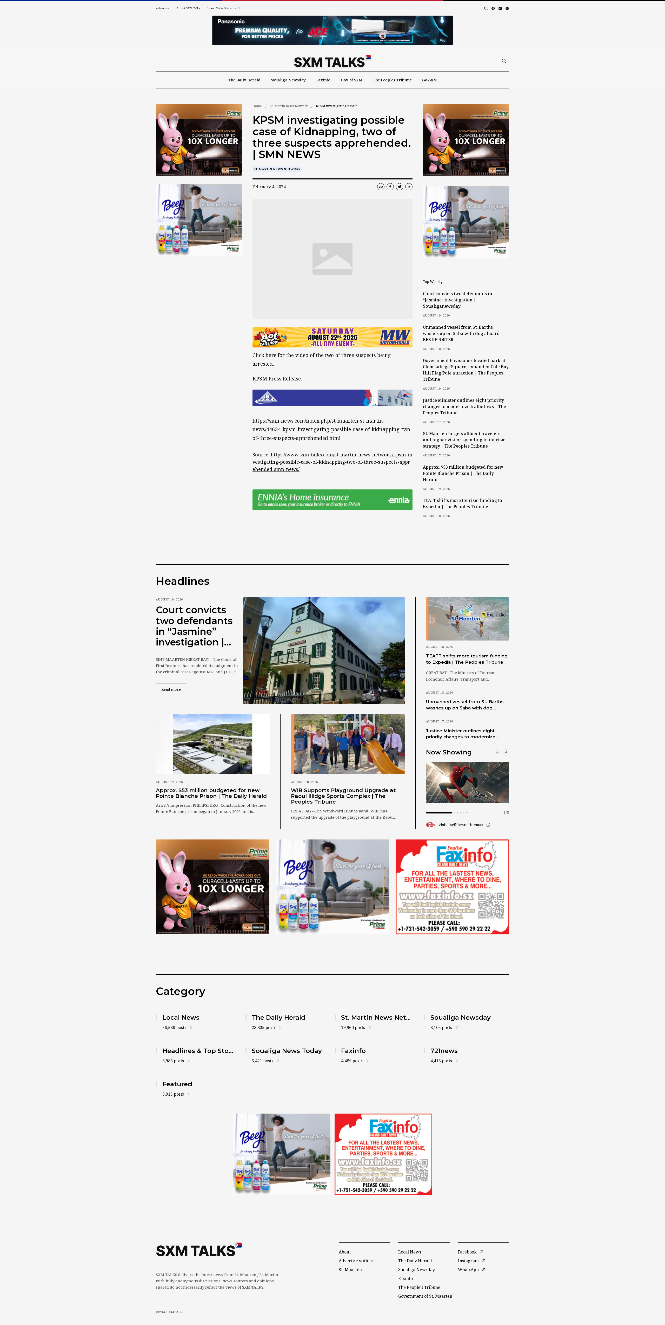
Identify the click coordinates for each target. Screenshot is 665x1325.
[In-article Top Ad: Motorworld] (332, 337)
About (345, 1252)
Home (257, 106)
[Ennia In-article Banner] (332, 499)
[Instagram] (500, 8)
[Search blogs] (486, 8)
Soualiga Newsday (288, 79)
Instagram (468, 1261)
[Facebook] (493, 8)
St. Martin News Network (289, 106)
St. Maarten (350, 1269)
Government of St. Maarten (425, 1296)
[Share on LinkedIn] (409, 186)
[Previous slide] (498, 752)
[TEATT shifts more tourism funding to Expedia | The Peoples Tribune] (467, 619)
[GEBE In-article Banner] (332, 398)
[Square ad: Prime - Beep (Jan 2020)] (332, 886)
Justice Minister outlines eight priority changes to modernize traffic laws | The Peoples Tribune (464, 406)
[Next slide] (506, 752)
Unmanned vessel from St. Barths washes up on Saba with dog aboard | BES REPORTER (463, 333)
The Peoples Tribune (392, 79)
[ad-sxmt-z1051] (199, 220)
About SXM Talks (188, 8)
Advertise (162, 8)
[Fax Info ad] (452, 886)
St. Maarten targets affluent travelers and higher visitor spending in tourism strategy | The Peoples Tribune (464, 440)
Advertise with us (356, 1261)
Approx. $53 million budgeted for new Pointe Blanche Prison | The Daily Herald (463, 473)
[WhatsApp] (507, 8)
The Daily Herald (244, 79)
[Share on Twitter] (399, 186)
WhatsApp (468, 1269)
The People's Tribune (419, 1287)
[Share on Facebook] (390, 186)
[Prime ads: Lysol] (199, 140)
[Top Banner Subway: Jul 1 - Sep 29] (332, 30)
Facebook (467, 1252)
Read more (173, 689)
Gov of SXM (351, 79)
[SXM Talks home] (332, 61)
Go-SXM (429, 79)
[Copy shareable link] (380, 186)
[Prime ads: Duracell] (212, 886)
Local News (409, 1252)
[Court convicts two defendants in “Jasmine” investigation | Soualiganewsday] (324, 650)
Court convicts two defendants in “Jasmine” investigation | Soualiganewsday (457, 300)
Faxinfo (323, 79)
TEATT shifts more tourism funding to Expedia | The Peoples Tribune (462, 503)
